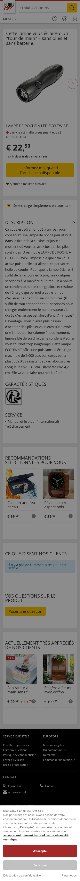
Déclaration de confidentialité (22, 875)
